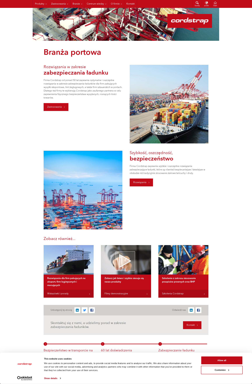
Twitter (85, 310)
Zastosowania (54, 107)
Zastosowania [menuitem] (58, 4)
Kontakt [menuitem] (130, 4)
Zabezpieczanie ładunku (176, 350)
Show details (50, 378)
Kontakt (191, 325)
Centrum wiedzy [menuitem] (95, 4)
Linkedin (77, 310)
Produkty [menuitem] (39, 4)
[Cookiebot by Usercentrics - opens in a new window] (24, 378)
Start (215, 6)
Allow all (221, 360)
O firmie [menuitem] (115, 4)
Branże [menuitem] (76, 4)
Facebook (92, 310)
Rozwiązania (139, 182)
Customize (220, 370)
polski (206, 6)
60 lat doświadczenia (116, 350)
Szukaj (197, 6)
